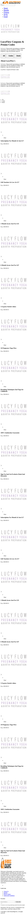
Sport (6, 8)
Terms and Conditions (9, 895)
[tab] (3, 55)
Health (6, 10)
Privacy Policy (7, 894)
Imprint (5, 892)
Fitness (6, 12)
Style (6, 14)
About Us (6, 891)
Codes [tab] (3, 101)
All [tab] (2, 99)
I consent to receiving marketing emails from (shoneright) (13, 905)
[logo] (11, 3)
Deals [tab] (3, 102)
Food (6, 17)
